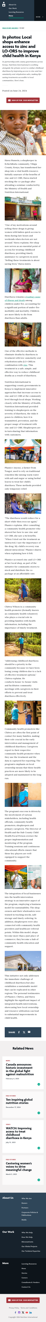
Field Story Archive (10, 28)
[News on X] (23, 1312)
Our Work (13, 8)
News (11, 16)
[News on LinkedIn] (30, 1312)
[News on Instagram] (19, 1312)
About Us (12, 4)
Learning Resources (16, 12)
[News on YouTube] (26, 1312)
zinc (25, 365)
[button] (40, 16)
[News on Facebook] (15, 1312)
